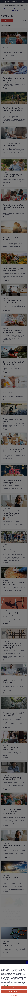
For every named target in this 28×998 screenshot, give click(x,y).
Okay (14, 987)
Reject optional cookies (14, 991)
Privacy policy (5, 985)
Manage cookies (14, 995)
